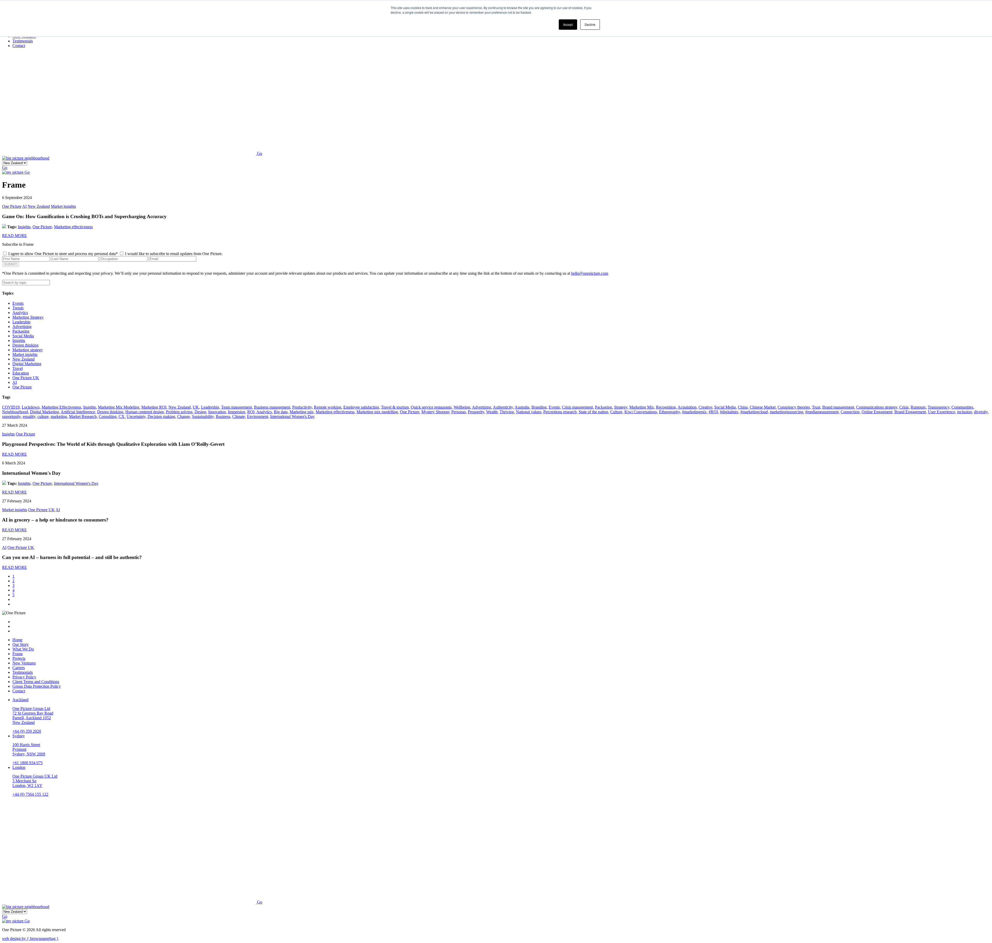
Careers (18, 667)
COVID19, (11, 407)
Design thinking (25, 345)
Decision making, (162, 416)
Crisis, (904, 407)
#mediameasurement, (822, 412)
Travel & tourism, (395, 407)
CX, (122, 416)
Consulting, (108, 416)
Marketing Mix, (642, 407)
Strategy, (621, 407)
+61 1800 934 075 (27, 763)
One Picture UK (25, 377)
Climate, (239, 416)
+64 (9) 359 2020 (26, 731)
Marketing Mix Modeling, (119, 407)
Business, (223, 416)
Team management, (237, 407)
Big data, (281, 412)
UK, (196, 407)
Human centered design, (145, 412)
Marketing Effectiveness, (62, 407)
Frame (17, 653)
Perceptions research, (560, 412)
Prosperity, (476, 412)
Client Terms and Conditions (35, 681)
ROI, (251, 412)
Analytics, (264, 412)
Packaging (20, 331)
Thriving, (507, 412)
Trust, (816, 407)
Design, (201, 412)
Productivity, (302, 407)
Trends (18, 308)
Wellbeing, (462, 407)
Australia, (522, 407)
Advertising (22, 326)
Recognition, (666, 407)
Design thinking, (110, 412)
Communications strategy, (877, 407)
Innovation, (217, 412)
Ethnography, (670, 412)
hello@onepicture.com (589, 273)
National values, (529, 412)
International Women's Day (292, 416)
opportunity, (12, 416)
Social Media (23, 336)
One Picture (11, 206)
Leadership (21, 322)
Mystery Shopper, (435, 412)
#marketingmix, (695, 412)
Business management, (272, 407)
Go (259, 153)
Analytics (20, 312)
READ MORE (14, 235)
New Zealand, (180, 407)
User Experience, (942, 412)
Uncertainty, (136, 416)
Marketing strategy (27, 350)
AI (24, 206)
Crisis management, (578, 407)
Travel (17, 368)
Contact (18, 691)
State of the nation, (594, 412)
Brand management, (838, 407)
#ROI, (714, 412)
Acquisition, (688, 407)
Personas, (459, 412)
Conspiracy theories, (794, 407)
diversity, (981, 412)
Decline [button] (590, 24)
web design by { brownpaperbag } (30, 938)
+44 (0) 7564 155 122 (30, 794)
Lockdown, (31, 407)
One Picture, (43, 227)
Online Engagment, (877, 412)
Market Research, (83, 416)
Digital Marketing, (45, 412)
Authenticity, (503, 407)
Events (18, 303)
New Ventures (24, 663)
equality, (29, 416)
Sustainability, (203, 416)
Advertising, (482, 407)
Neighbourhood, (15, 412)
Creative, (706, 407)
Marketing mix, (302, 412)
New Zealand (39, 206)
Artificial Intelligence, (78, 412)
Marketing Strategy (28, 317)
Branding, (539, 407)
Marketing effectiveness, (335, 412)
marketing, (59, 416)
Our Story (20, 644)
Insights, (25, 227)
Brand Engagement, (910, 412)
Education (20, 373)
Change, (184, 416)
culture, (43, 416)
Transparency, (939, 407)
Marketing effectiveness (73, 227)
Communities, (962, 407)
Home (17, 640)
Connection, (851, 412)
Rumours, (919, 407)
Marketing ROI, (154, 407)
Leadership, (210, 407)
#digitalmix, (729, 412)
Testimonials (22, 672)
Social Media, (725, 407)
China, (743, 407)
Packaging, (604, 407)
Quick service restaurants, (432, 407)
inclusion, (965, 412)
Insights (18, 340)
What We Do (23, 649)
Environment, (258, 416)
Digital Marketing (26, 364)
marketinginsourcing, (787, 412)
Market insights (63, 206)
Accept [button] (568, 24)
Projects (18, 658)
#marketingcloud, (754, 412)
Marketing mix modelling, (378, 412)
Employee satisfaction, (361, 407)
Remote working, (328, 407)
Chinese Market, (763, 407)
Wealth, (492, 412)
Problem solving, (179, 412)
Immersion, (237, 412)
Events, (555, 407)
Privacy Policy (24, 677)
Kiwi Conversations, (641, 412)
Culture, (616, 412)
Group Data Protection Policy (36, 686)
